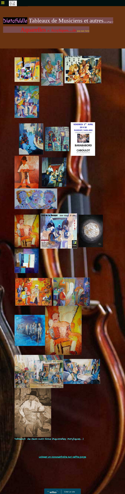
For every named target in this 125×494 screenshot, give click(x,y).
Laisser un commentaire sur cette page (62, 457)
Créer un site (69, 491)
